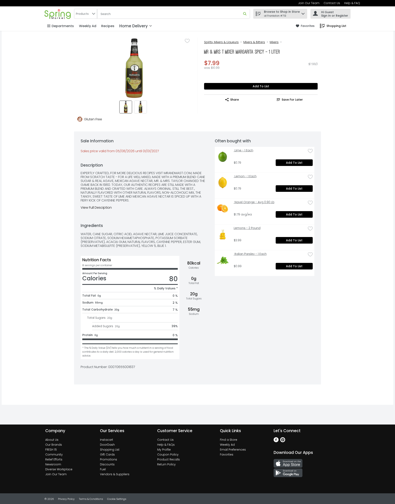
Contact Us (332, 3)
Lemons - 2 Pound (247, 228)
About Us (51, 440)
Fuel (103, 469)
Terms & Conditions (91, 499)
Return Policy (166, 464)
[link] (305, 26)
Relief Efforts (53, 459)
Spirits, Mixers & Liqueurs (221, 42)
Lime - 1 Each (243, 150)
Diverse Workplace (58, 469)
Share (234, 100)
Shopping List (110, 450)
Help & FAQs (166, 445)
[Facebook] (276, 441)
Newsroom (53, 464)
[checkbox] (187, 40)
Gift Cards (107, 454)
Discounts (107, 464)
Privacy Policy (66, 499)
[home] (58, 14)
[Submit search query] (245, 13)
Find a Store (228, 440)
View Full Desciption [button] (96, 207)
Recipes (107, 26)
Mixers (274, 42)
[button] (303, 12)
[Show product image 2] (140, 107)
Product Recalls (168, 459)
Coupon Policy (168, 454)
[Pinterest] (282, 441)
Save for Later (292, 100)
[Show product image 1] (125, 107)
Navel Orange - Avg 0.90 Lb (254, 202)
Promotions (108, 459)
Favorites (226, 454)
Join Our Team (308, 3)
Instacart (106, 440)
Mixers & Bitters (254, 42)
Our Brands (53, 445)
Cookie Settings (116, 499)
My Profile (164, 450)
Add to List (261, 86)
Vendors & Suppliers (114, 474)
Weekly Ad (87, 26)
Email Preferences (233, 450)
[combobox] (85, 14)
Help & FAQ (352, 3)
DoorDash (107, 445)
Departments (63, 26)
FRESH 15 (51, 450)
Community (54, 454)
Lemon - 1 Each (245, 176)
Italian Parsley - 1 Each (250, 254)
